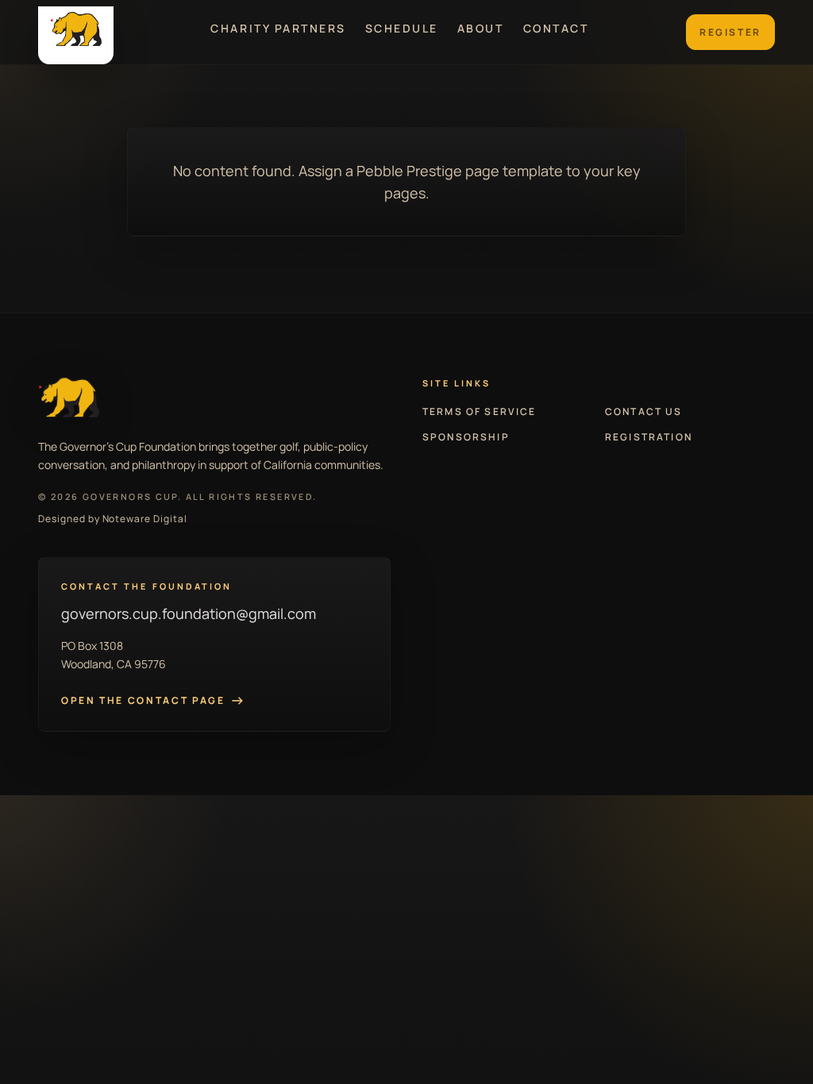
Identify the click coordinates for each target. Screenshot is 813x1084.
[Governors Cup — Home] (76, 35)
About (480, 28)
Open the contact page (152, 700)
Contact (556, 28)
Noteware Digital (144, 518)
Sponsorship (466, 437)
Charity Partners (277, 28)
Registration (648, 437)
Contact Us (644, 412)
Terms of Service (479, 412)
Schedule (401, 28)
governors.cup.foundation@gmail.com (188, 613)
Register (730, 32)
